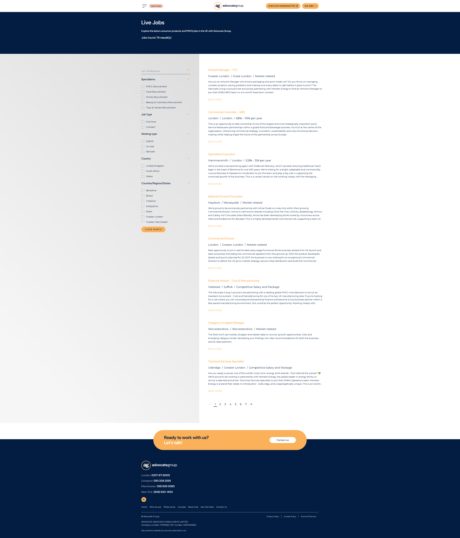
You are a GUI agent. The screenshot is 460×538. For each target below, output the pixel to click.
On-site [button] (150, 146)
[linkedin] (143, 499)
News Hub (193, 507)
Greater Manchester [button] (157, 222)
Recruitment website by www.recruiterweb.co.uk (163, 530)
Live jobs (182, 507)
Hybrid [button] (149, 141)
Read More (215, 99)
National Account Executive (225, 196)
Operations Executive (221, 154)
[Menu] (144, 6)
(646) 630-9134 (163, 492)
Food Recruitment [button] (156, 92)
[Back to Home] (229, 6)
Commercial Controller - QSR (226, 112)
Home (144, 507)
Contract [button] (150, 127)
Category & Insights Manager (226, 323)
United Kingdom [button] (155, 166)
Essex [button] (149, 211)
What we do (169, 507)
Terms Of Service (308, 516)
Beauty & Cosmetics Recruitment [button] (164, 102)
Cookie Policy (290, 516)
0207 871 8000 (160, 475)
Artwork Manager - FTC (222, 70)
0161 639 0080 (166, 486)
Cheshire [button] (151, 201)
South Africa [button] (152, 171)
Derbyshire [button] (152, 206)
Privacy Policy (273, 516)
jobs (309, 6)
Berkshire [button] (151, 190)
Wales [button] (149, 176)
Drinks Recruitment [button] (156, 97)
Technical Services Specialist (226, 361)
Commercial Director (221, 238)
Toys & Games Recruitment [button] (161, 107)
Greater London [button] (154, 216)
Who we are (155, 507)
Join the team (207, 507)
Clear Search (153, 229)
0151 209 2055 (162, 480)
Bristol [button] (149, 195)
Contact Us (221, 507)
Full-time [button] (151, 122)
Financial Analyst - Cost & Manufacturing (233, 280)
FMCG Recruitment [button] (156, 86)
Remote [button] (150, 151)
